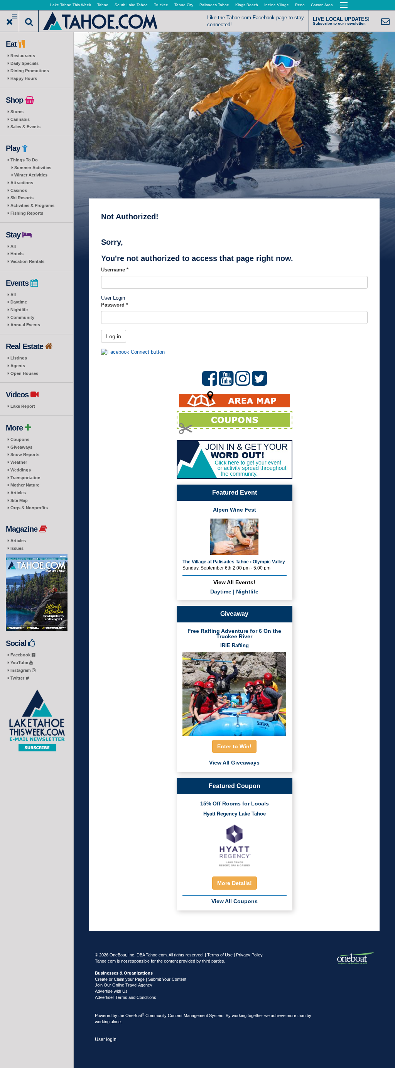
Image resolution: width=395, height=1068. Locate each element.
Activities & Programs (32, 205)
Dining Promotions (29, 70)
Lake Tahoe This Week (70, 5)
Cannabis (20, 119)
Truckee (161, 5)
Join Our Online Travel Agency (123, 985)
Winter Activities (30, 175)
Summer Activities (32, 167)
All (13, 246)
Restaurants (22, 55)
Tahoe (102, 5)
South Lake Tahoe (131, 5)
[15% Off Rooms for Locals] (234, 845)
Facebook (21, 655)
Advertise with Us (111, 991)
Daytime (18, 302)
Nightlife (19, 309)
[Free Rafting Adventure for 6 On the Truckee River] (234, 692)
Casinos (18, 190)
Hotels (17, 253)
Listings (18, 358)
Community (22, 317)
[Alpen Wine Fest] (234, 536)
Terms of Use (220, 955)
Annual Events (25, 324)
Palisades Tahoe (214, 5)
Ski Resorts (22, 197)
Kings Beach (246, 5)
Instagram (21, 670)
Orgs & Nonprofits (29, 507)
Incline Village (276, 5)
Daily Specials (24, 63)
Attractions (21, 182)
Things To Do (24, 160)
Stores (17, 111)
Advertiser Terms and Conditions (125, 997)
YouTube (19, 662)
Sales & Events (25, 126)
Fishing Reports (26, 213)
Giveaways (21, 447)
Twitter (17, 678)
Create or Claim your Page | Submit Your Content (140, 979)
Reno (300, 5)
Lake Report (22, 406)
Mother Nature (24, 485)
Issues (17, 548)
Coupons (19, 439)
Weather (18, 462)
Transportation (25, 477)
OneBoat (134, 1015)
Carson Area (322, 5)
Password (114, 305)
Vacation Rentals (27, 261)
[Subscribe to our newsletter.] (36, 721)
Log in (113, 336)
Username (114, 270)
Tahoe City (183, 5)
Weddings (20, 470)
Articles (18, 492)
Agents (17, 365)
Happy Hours (23, 78)
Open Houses (24, 373)
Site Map (19, 500)
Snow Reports (24, 454)
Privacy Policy (249, 955)
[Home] (101, 20)
